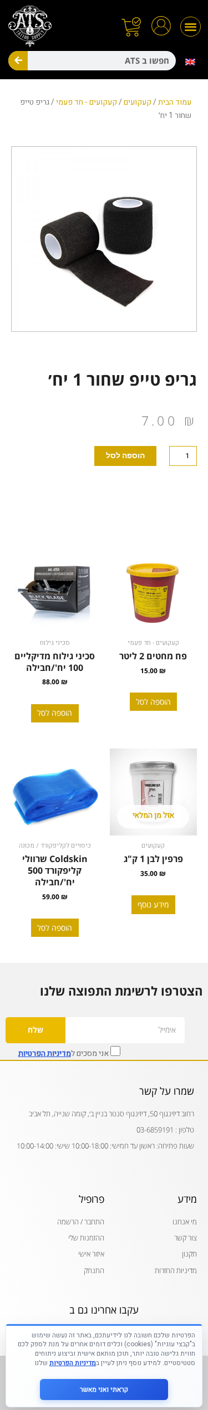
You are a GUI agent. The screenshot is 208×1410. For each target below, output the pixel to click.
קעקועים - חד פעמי (86, 102)
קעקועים (137, 102)
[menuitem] (190, 62)
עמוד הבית (174, 102)
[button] (190, 27)
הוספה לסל (125, 455)
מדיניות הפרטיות (44, 1053)
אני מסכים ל (64, 1053)
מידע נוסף (153, 904)
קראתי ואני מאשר (104, 1389)
